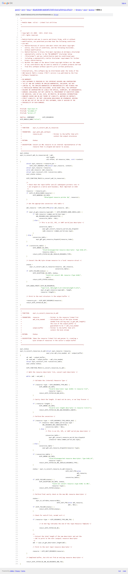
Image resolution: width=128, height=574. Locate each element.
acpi (85, 10)
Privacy (17, 571)
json (124, 571)
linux (29, 10)
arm (23, 10)
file (56, 15)
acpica (91, 10)
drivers (79, 10)
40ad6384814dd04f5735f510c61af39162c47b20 (52, 10)
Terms (23, 571)
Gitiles (12, 571)
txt (119, 571)
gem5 (17, 10)
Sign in (124, 3)
